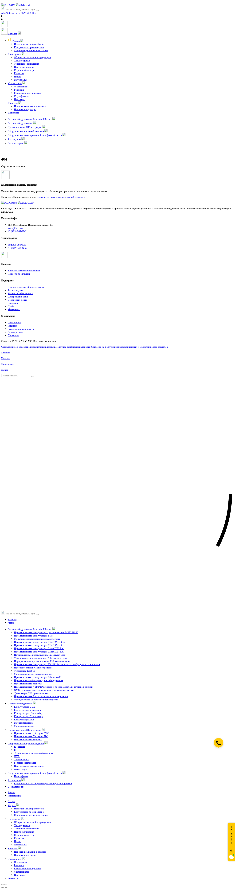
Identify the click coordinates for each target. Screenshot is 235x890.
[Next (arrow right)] (5, 887)
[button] (11, 33)
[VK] (4, 257)
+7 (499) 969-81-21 (18, 231)
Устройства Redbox (24, 670)
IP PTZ (17, 749)
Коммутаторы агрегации (27, 709)
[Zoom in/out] (5, 884)
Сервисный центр (24, 70)
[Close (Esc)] (2, 884)
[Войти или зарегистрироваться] (117, 16)
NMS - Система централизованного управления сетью (44, 689)
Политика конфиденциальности (72, 346)
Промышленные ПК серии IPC (31, 736)
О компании (20, 86)
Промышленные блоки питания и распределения (41, 696)
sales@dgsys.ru (15, 228)
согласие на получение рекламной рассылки (61, 197)
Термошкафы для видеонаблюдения (33, 753)
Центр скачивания (24, 66)
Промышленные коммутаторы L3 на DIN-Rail (39, 648)
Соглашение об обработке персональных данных (28, 346)
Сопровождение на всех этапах (31, 50)
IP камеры (19, 746)
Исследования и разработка (29, 44)
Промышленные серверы (28, 683)
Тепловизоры (21, 759)
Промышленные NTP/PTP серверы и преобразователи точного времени (53, 686)
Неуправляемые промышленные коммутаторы (39, 654)
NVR (17, 756)
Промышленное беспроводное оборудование (38, 680)
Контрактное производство (29, 47)
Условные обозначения (26, 63)
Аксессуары (20, 769)
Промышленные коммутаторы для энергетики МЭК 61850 (46, 632)
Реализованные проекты (27, 92)
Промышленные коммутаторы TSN (33, 635)
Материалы (20, 79)
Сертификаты (21, 96)
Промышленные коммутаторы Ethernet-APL (38, 677)
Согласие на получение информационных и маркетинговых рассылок (129, 346)
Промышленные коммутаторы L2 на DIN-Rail (39, 651)
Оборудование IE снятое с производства (36, 699)
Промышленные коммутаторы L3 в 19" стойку (39, 642)
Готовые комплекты (25, 762)
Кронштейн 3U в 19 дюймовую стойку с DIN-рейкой (43, 783)
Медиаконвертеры (24, 725)
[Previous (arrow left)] (2, 887)
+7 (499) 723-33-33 (18, 247)
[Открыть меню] (4, 26)
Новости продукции (25, 109)
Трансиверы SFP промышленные (32, 693)
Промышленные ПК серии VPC (31, 733)
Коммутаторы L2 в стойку (28, 716)
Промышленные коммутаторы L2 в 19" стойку (39, 645)
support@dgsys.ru (17, 244)
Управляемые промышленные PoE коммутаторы (40, 658)
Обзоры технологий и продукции (32, 57)
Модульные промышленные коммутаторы (37, 638)
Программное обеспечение (28, 765)
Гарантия (19, 73)
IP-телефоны (21, 776)
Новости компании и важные (30, 106)
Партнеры (19, 99)
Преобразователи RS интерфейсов (33, 667)
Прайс (17, 76)
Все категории (16, 786)
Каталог (12, 619)
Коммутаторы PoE (24, 719)
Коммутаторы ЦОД (24, 706)
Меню (11, 622)
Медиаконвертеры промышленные (33, 673)
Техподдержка (22, 60)
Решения (19, 89)
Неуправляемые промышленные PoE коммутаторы (42, 661)
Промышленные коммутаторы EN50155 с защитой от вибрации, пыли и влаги (57, 664)
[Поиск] (37, 10)
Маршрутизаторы (23, 722)
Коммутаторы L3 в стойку (28, 713)
